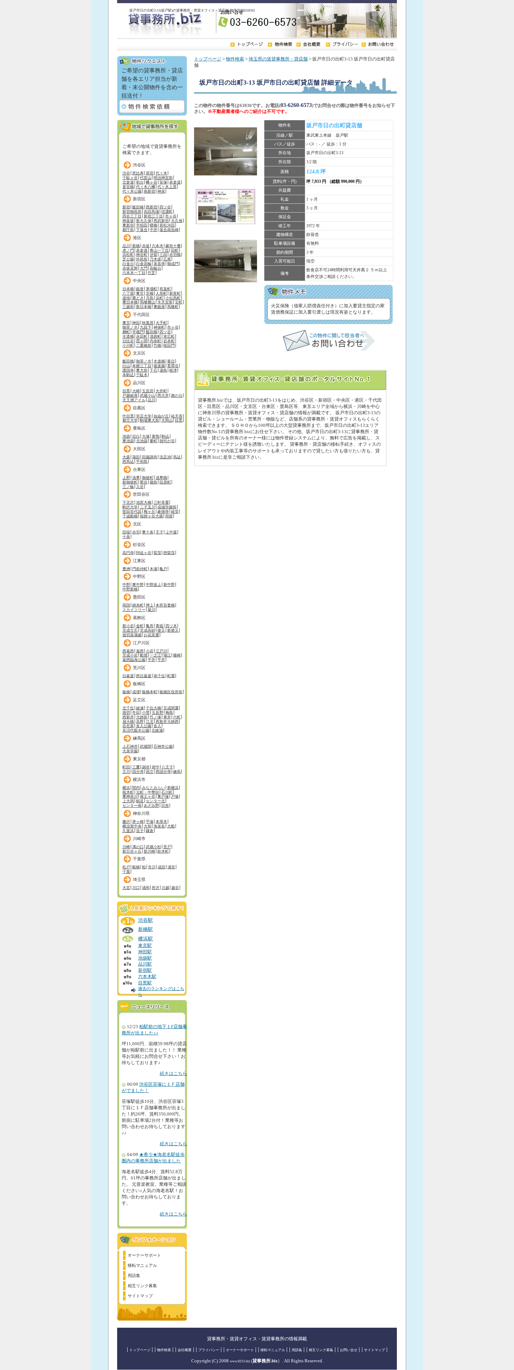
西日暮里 (143, 676)
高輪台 (155, 268)
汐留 (153, 254)
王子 (159, 532)
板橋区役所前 (171, 692)
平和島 (142, 461)
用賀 (169, 516)
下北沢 (128, 502)
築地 (126, 298)
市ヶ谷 (171, 216)
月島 (150, 298)
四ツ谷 (165, 207)
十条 (126, 537)
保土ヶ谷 (147, 796)
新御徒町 (130, 482)
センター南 (132, 805)
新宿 (126, 207)
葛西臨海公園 (133, 660)
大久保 (177, 220)
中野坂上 (153, 584)
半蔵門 (138, 332)
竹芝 (151, 273)
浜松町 (128, 254)
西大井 (163, 395)
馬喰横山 (147, 302)
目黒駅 (145, 983)
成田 (161, 867)
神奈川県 (141, 813)
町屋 (171, 676)
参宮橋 (128, 187)
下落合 (142, 230)
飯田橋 (138, 207)
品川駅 (145, 964)
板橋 (126, 692)
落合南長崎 (169, 230)
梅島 (169, 712)
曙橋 (153, 225)
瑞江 (167, 655)
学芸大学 (143, 416)
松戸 (126, 867)
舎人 (157, 726)
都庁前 (128, 230)
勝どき (138, 298)
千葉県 (139, 858)
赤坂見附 (130, 268)
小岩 (150, 651)
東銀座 (159, 306)
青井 (167, 717)
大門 (144, 268)
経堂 (175, 511)
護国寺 (128, 370)
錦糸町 (138, 605)
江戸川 (161, 651)
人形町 (161, 293)
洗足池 (165, 457)
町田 (126, 767)
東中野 (138, 584)
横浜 (126, 788)
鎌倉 (150, 831)
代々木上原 (167, 187)
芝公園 (128, 259)
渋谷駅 (145, 920)
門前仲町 (140, 569)
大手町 (161, 323)
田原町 (165, 482)
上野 (126, 477)
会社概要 (185, 1350)
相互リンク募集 (142, 1285)
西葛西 (128, 651)
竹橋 (157, 345)
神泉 (161, 191)
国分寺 (138, 771)
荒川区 (139, 667)
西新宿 (151, 207)
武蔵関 (145, 746)
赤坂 (146, 246)
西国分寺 (163, 771)
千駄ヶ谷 (130, 177)
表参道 (175, 182)
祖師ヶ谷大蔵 (151, 516)
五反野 (157, 712)
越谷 (175, 887)
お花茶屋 (151, 635)
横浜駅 (145, 938)
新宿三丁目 (153, 216)
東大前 (142, 370)
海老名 (159, 826)
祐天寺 (177, 416)
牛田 (136, 712)
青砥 (159, 626)
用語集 (134, 1275)
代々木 (161, 173)
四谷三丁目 (132, 216)
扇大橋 (128, 721)
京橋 (150, 293)
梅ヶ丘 (149, 511)
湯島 (163, 370)
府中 (155, 767)
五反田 (148, 391)
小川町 (128, 345)
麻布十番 (173, 246)
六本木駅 (147, 976)
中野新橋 (130, 589)
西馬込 (128, 461)
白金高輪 (143, 263)
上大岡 (128, 801)
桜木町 (128, 792)
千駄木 (142, 375)
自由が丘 (161, 416)
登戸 (167, 847)
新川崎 (149, 851)
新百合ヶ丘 (132, 851)
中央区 (139, 280)
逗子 (140, 831)
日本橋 (128, 289)
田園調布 (149, 457)
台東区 (139, 469)
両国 (126, 605)
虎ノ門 (128, 250)
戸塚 (175, 796)
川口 (136, 887)
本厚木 (161, 821)
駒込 (165, 436)
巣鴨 (155, 436)
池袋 (126, 436)
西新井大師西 (167, 721)
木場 (153, 569)
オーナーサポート (144, 1255)
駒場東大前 (149, 420)
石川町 (167, 792)
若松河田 (167, 225)
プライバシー (208, 1350)
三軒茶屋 (161, 502)
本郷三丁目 (141, 366)
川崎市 (139, 838)
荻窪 (157, 553)
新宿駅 (145, 970)
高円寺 (128, 553)
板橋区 (139, 683)
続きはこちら (173, 1073)
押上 (150, 605)
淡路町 (155, 336)
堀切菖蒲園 (132, 635)
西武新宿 (161, 220)
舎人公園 (143, 726)
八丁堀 (128, 293)
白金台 (128, 263)
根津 (173, 370)
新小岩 (128, 626)
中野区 (139, 576)
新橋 (136, 246)
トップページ (207, 59)
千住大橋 (153, 708)
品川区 (139, 382)
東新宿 (128, 225)
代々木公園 (132, 191)
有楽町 (165, 289)
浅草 (136, 477)
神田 (136, 323)
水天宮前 (165, 302)
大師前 (142, 717)
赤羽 (136, 532)
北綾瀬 (157, 730)
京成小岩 (130, 655)
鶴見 (140, 801)
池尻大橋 (143, 502)
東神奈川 (130, 796)
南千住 (159, 676)
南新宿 (149, 191)
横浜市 (139, 779)
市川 (152, 867)
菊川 (151, 610)
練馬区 (139, 738)
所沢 (155, 887)
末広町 (169, 336)
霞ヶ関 (142, 341)
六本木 (157, 246)
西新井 (128, 717)
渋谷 (126, 173)
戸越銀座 (130, 395)
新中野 (169, 584)
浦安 (171, 867)
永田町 (142, 336)
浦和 (146, 887)
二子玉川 (147, 507)
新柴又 (173, 630)
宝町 (179, 302)
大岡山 (167, 420)
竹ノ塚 (155, 717)
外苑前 (142, 259)
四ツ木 (171, 626)
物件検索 (235, 59)
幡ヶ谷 (151, 182)
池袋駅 (145, 958)
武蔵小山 (147, 395)
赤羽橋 (175, 254)
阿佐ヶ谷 (143, 553)
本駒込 (128, 375)
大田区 (139, 448)
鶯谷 (144, 482)
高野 (140, 721)
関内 (136, 788)
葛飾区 (139, 617)
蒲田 (136, 457)
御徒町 (148, 477)
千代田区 (141, 314)
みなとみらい (153, 788)
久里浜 (128, 831)
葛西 (140, 651)
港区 (137, 237)
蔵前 (153, 482)
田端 (126, 532)
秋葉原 (148, 323)
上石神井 (130, 746)
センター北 (155, 801)
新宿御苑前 (132, 211)
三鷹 (136, 767)
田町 (175, 250)
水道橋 (128, 336)
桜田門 (169, 345)
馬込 (177, 457)
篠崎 (177, 655)
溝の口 (138, 847)
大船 (171, 826)
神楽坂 (128, 220)
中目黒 (128, 416)
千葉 (126, 871)
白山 (126, 366)
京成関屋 (171, 708)
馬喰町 (173, 306)
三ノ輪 (128, 487)
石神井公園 (163, 746)
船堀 (144, 655)
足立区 (139, 699)
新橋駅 (145, 929)
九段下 (145, 327)
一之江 (155, 655)
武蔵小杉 (153, 847)
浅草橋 (161, 477)
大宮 (126, 887)
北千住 (128, 708)
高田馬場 (151, 211)
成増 (136, 692)
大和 (147, 826)
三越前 (128, 306)
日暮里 (128, 676)
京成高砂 (147, 630)
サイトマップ (140, 1295)
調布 (146, 767)
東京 (140, 293)
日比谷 (128, 341)
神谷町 (142, 254)
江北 (150, 721)
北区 (137, 524)
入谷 (140, 487)
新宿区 (139, 198)
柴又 (161, 630)
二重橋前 (143, 345)
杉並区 (139, 544)
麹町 (126, 332)
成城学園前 (167, 507)
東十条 (148, 532)
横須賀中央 (132, 826)
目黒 (126, 391)
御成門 (173, 263)
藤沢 (126, 821)
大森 (126, 457)
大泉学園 (130, 751)
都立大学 (130, 420)
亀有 (150, 626)
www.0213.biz (240, 1361)
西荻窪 (169, 553)
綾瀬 (140, 708)
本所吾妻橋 (165, 605)
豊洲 (126, 569)
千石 (153, 370)
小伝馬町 (173, 298)
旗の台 (177, 395)
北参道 (128, 182)
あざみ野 (151, 805)
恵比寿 (138, 173)
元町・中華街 (147, 792)
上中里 (171, 532)
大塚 (146, 436)
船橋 (136, 867)
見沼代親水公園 (135, 730)
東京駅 (145, 945)
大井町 (161, 391)
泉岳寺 (159, 263)
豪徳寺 (163, 511)
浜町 (159, 298)
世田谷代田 (132, 511)
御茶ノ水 (130, 327)
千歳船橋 (130, 516)
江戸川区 (141, 642)
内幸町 (155, 341)
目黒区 (139, 408)
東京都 (139, 758)
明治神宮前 (163, 177)
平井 (151, 660)
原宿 (150, 173)
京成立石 (130, 630)
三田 (163, 254)
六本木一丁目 (133, 273)
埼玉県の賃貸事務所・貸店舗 (278, 59)
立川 (126, 771)
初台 (140, 182)
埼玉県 (139, 879)
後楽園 (159, 366)
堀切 (126, 712)
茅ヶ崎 (138, 821)
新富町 (175, 293)
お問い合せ (348, 1350)
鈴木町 (163, 851)
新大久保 (143, 220)
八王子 (167, 767)
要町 (153, 441)
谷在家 (128, 726)
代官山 (145, 177)
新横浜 (173, 788)
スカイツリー (133, 610)
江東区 (139, 560)
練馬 (177, 771)
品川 (126, 246)
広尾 (167, 259)
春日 (171, 361)
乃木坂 (155, 259)
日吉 (165, 805)
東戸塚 (163, 796)
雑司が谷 (167, 441)
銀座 (140, 289)
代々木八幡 (145, 187)
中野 (126, 584)
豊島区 (139, 428)
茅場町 (151, 289)
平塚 (150, 821)
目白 (136, 436)
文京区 (139, 353)
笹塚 (163, 182)
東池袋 (128, 441)
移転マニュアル (142, 1265)
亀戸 (163, 569)
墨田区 (139, 597)
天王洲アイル (133, 400)
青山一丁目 (159, 250)
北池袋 (142, 441)
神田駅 (145, 951)
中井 (153, 230)
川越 (165, 887)
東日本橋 (130, 302)
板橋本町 (149, 692)
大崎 (136, 391)
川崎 (126, 847)
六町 (177, 717)
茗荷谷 (173, 366)
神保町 (159, 327)
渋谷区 (139, 165)
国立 (150, 771)
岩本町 (169, 341)
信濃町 (167, 211)
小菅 (146, 712)
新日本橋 (143, 306)
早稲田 (142, 225)
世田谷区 (141, 494)
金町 (140, 626)
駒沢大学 (130, 507)
